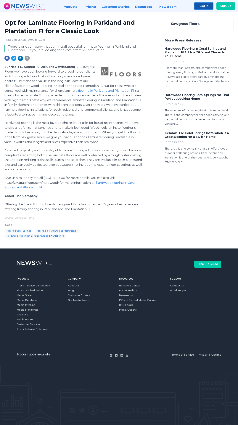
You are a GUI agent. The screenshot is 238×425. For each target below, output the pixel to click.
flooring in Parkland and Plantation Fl (106, 90)
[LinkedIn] (121, 355)
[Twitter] (116, 355)
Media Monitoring (27, 309)
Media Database (27, 300)
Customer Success (28, 324)
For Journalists (128, 290)
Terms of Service (182, 354)
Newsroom (126, 295)
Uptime (216, 354)
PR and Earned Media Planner (137, 300)
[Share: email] (27, 58)
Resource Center (129, 285)
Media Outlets (128, 309)
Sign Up (225, 6)
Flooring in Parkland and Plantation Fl (57, 231)
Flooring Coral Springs (19, 231)
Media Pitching (26, 304)
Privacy (203, 354)
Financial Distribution (30, 290)
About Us (73, 285)
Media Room (25, 319)
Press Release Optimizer (32, 329)
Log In (204, 6)
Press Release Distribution (33, 285)
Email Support (179, 290)
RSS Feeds (126, 304)
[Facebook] (111, 355)
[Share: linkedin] (21, 58)
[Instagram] (127, 355)
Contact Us (177, 285)
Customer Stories (79, 295)
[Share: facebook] (7, 58)
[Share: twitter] (14, 58)
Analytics (22, 314)
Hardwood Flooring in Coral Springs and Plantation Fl (35, 236)
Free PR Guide (207, 264)
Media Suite (24, 295)
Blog (71, 290)
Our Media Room (78, 300)
